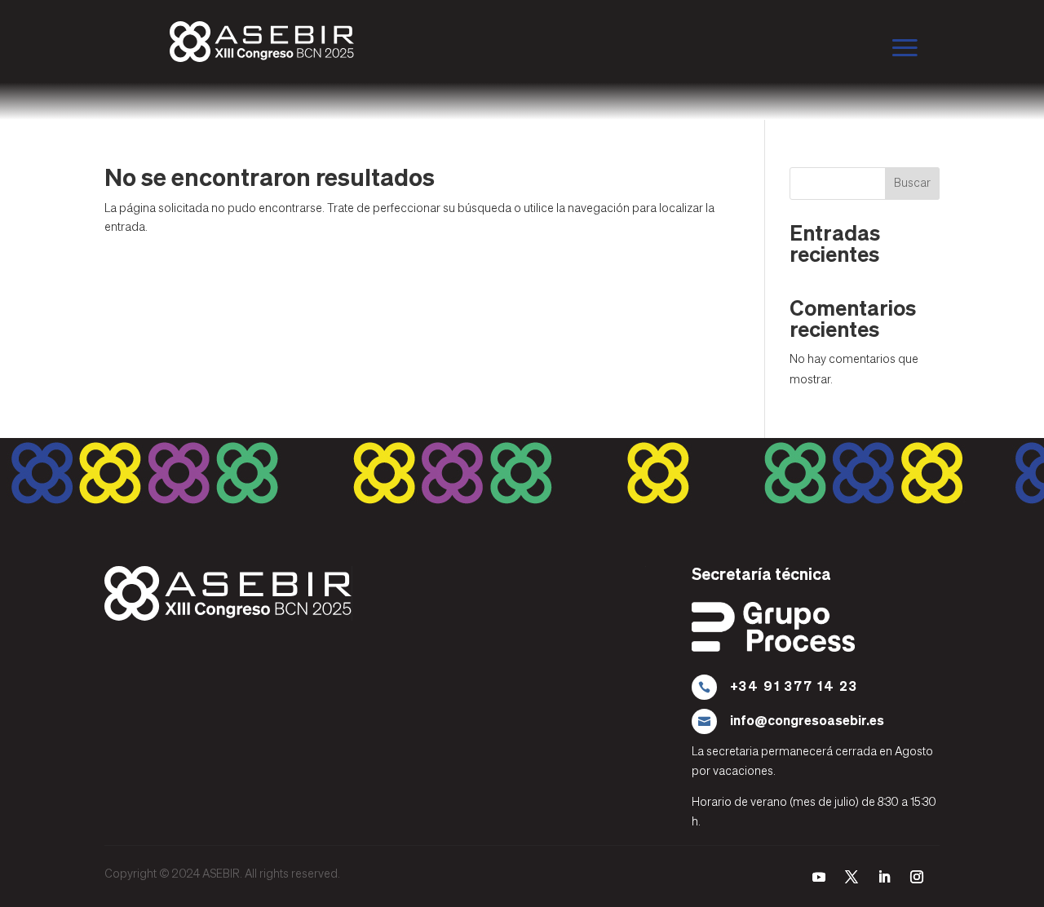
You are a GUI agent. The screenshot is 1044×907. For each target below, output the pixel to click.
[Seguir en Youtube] (819, 877)
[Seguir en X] (851, 877)
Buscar (912, 183)
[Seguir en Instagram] (917, 877)
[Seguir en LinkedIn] (884, 877)
